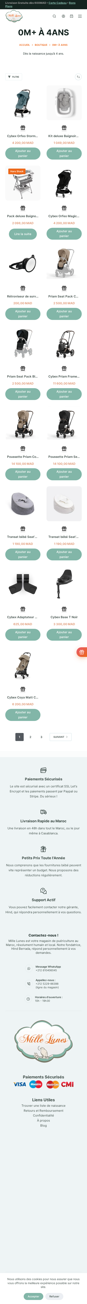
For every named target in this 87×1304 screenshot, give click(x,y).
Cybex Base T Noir (64, 617)
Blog (43, 1125)
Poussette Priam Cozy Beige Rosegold (35, 457)
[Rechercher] (54, 16)
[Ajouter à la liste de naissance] (22, 128)
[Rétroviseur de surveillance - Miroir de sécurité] (22, 263)
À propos (43, 1120)
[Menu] (80, 16)
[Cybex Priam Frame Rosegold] (64, 343)
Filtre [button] (15, 76)
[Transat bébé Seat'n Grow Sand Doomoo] (64, 503)
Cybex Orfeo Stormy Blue (26, 136)
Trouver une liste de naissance (43, 1106)
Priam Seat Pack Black (24, 376)
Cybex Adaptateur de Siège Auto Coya (35, 617)
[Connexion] (63, 16)
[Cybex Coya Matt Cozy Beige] (22, 664)
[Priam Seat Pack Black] (22, 343)
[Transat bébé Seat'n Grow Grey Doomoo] (22, 503)
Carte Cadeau (58, 2)
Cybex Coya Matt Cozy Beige (28, 697)
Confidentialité (43, 1115)
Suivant (58, 736)
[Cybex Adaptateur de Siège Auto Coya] (22, 583)
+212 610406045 (46, 970)
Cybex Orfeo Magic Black (67, 216)
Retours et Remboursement (43, 1111)
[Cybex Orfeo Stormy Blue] (22, 102)
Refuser (54, 1296)
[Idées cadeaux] (81, 652)
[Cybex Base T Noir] (64, 583)
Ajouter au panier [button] (23, 153)
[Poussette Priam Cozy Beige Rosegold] (22, 423)
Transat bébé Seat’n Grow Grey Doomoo (36, 537)
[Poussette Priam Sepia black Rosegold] (64, 423)
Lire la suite (22, 234)
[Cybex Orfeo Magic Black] (64, 183)
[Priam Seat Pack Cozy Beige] (64, 263)
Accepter (33, 1296)
